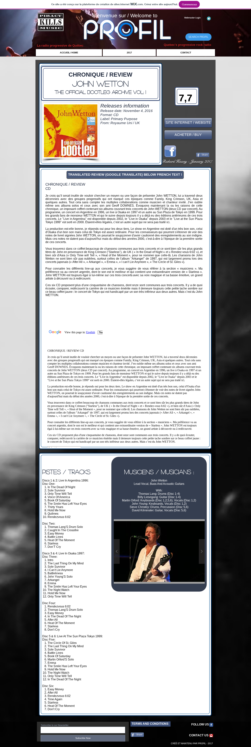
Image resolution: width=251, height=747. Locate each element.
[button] (159, 551)
